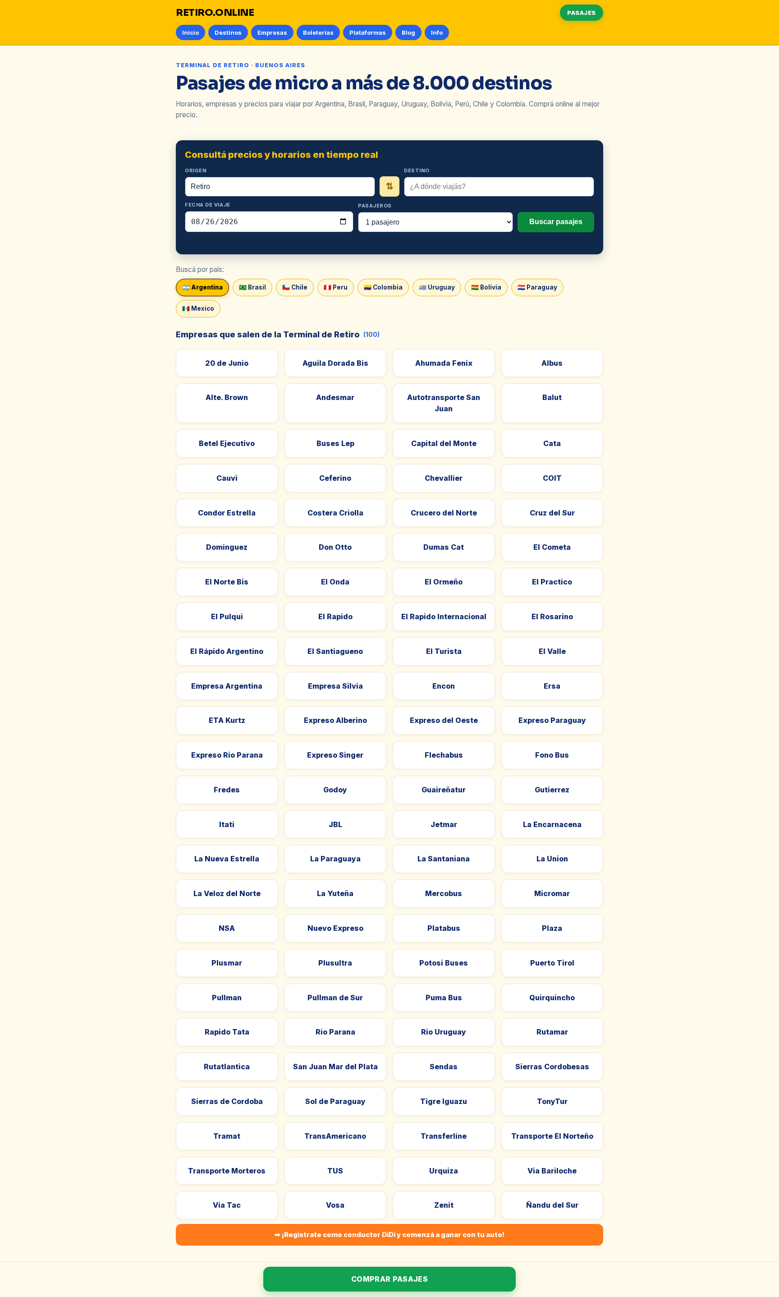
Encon (443, 685)
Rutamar (552, 1031)
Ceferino (335, 478)
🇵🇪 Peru (336, 287)
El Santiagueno (335, 651)
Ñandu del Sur (552, 1205)
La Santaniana (443, 858)
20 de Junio (226, 363)
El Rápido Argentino (226, 651)
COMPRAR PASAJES (389, 1278)
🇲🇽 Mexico (198, 308)
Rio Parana (335, 1031)
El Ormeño (444, 581)
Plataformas (367, 32)
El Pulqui (227, 616)
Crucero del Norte (444, 512)
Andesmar (335, 397)
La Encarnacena (552, 824)
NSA (227, 928)
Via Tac (227, 1205)
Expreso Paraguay (552, 720)
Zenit (444, 1205)
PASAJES (581, 12)
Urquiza (443, 1170)
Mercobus (443, 893)
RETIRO (215, 12)
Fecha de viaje (207, 205)
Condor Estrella (227, 512)
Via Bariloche (552, 1170)
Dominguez (226, 547)
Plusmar (226, 962)
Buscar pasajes (555, 221)
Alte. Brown (227, 397)
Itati (226, 824)
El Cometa (552, 547)
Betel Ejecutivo (227, 443)
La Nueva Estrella (226, 858)
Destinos (228, 32)
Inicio (190, 32)
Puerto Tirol (552, 962)
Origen (195, 170)
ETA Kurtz (227, 720)
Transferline (444, 1136)
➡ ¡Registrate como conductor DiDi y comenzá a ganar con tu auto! (389, 1234)
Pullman (227, 997)
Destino (417, 170)
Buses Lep (335, 443)
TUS (335, 1170)
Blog (408, 32)
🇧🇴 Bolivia (486, 287)
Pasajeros (375, 205)
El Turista (444, 651)
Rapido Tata (227, 1031)
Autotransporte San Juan (443, 403)
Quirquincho (552, 997)
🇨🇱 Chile (294, 287)
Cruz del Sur (552, 512)
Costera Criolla (335, 512)
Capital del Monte (444, 443)
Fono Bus (552, 754)
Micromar (552, 893)
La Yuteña (335, 893)
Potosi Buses (443, 962)
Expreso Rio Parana (227, 754)
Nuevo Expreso (335, 928)
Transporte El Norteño (552, 1136)
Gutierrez (552, 789)
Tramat (226, 1136)
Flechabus (444, 754)
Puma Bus (444, 997)
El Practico (552, 581)
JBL (335, 824)
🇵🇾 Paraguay (537, 287)
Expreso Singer (335, 754)
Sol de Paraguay (335, 1101)
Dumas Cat (443, 547)
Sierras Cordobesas (552, 1066)
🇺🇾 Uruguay (437, 287)
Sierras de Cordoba (227, 1101)
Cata (552, 443)
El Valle (552, 651)
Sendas (444, 1066)
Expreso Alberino (335, 720)
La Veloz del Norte (227, 893)
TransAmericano (335, 1136)
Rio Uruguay (443, 1031)
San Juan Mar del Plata (335, 1066)
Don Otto (335, 547)
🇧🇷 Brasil (252, 287)
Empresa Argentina (226, 685)
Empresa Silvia (335, 685)
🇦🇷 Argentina (202, 287)
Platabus (443, 928)
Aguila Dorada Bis (335, 363)
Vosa (335, 1205)
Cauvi (227, 478)
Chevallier (444, 478)
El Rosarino (552, 616)
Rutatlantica (227, 1066)
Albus (552, 363)
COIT (552, 478)
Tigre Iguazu (443, 1101)
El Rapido (335, 616)
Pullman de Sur (335, 997)
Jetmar (444, 824)
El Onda (335, 581)
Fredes (227, 789)
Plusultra (335, 962)
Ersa (552, 685)
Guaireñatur (444, 789)
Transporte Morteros (227, 1170)
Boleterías (318, 32)
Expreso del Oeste (444, 720)
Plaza (552, 928)
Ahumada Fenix (443, 363)
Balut (552, 397)
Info (437, 32)
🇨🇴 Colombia (383, 287)
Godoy (335, 789)
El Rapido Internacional (443, 616)
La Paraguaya (335, 858)
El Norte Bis (226, 581)
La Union (552, 858)
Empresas (272, 32)
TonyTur (552, 1101)
